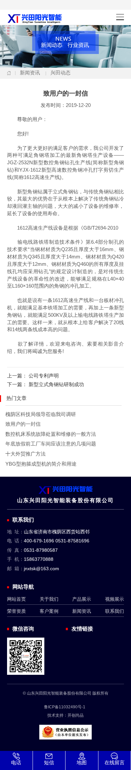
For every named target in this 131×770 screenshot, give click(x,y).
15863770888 (38, 559)
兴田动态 (60, 72)
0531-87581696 (72, 540)
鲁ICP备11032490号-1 (64, 707)
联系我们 (114, 611)
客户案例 (49, 611)
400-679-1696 (39, 540)
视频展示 (114, 599)
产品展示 (81, 599)
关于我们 (49, 599)
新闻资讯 (30, 72)
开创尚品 (76, 715)
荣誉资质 (16, 611)
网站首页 (16, 599)
